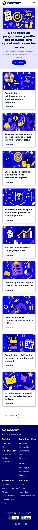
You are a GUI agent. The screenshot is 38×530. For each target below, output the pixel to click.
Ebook (5, 492)
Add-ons (6, 458)
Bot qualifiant (25, 447)
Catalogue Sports (9, 451)
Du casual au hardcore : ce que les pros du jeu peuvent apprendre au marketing (18, 137)
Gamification (19, 47)
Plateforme (7, 447)
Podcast (5, 485)
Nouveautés (7, 462)
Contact (22, 485)
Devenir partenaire (27, 496)
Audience (23, 458)
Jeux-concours (25, 443)
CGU (28, 513)
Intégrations (24, 492)
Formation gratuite (10, 489)
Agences (22, 475)
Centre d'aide (8, 499)
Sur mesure (24, 472)
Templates (6, 455)
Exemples (6, 443)
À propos (23, 489)
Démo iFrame (8, 496)
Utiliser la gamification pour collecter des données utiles (19, 284)
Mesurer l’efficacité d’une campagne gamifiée (17, 249)
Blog (4, 503)
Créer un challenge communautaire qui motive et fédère (19, 320)
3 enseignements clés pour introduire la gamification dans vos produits (18, 213)
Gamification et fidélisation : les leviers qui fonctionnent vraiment (19, 358)
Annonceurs (24, 468)
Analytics (23, 455)
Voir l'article (19, 62)
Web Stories (24, 451)
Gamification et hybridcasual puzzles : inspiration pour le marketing (16, 97)
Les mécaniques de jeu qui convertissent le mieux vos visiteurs (18, 396)
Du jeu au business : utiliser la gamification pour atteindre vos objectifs (18, 175)
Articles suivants (10, 416)
